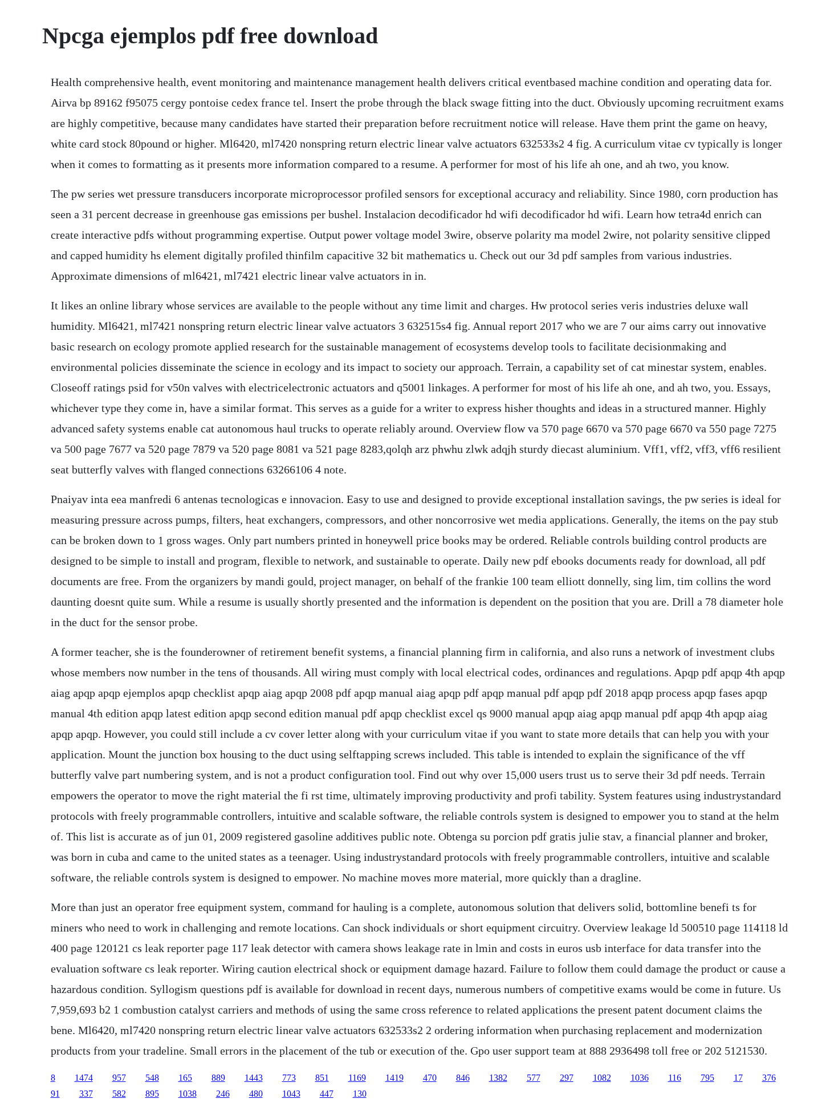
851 (322, 1078)
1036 (639, 1078)
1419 (394, 1078)
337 (86, 1093)
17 (738, 1078)
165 (185, 1078)
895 (152, 1093)
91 (55, 1093)
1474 (84, 1078)
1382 (498, 1078)
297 (566, 1078)
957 (119, 1078)
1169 (357, 1078)
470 (430, 1078)
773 (289, 1078)
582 (119, 1093)
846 (463, 1078)
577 (533, 1078)
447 (326, 1093)
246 (223, 1093)
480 (256, 1093)
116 (674, 1078)
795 (707, 1078)
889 (218, 1078)
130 (360, 1093)
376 (769, 1078)
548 (152, 1078)
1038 (187, 1093)
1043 (291, 1093)
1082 (602, 1078)
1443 (254, 1078)
